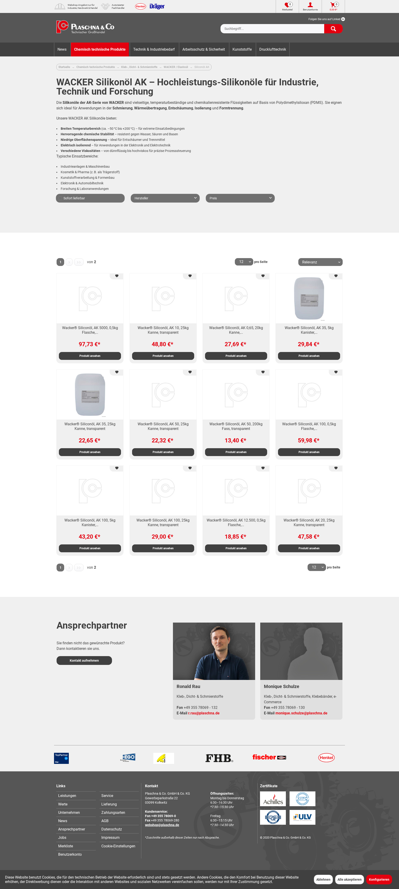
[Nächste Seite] (69, 262)
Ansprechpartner (71, 829)
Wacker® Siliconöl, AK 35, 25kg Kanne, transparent (89, 426)
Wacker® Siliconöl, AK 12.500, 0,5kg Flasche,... (236, 522)
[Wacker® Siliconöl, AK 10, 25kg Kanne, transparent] (163, 298)
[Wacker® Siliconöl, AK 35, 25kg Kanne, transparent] (90, 395)
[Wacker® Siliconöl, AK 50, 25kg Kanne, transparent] (163, 395)
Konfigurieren (379, 879)
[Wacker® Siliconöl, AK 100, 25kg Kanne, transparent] (163, 490)
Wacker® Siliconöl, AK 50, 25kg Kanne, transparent (163, 426)
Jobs (62, 837)
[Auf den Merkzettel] (116, 276)
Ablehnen (323, 879)
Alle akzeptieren (350, 879)
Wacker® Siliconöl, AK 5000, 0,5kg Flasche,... (90, 330)
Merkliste (65, 846)
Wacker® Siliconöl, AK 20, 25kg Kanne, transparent (309, 522)
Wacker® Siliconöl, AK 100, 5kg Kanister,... (89, 522)
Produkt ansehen (89, 356)
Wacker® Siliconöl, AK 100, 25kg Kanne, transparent (163, 522)
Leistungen (67, 795)
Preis (213, 198)
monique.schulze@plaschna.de (301, 713)
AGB (105, 821)
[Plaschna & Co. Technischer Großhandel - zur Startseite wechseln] (85, 27)
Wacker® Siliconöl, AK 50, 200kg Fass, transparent (236, 426)
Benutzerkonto (70, 854)
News (62, 821)
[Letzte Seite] (78, 262)
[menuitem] (282, 25)
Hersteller (141, 198)
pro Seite (261, 262)
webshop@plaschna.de (162, 825)
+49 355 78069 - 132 (201, 707)
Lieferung (109, 804)
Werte (62, 804)
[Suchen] (333, 28)
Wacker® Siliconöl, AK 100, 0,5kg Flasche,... (309, 426)
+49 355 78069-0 (163, 816)
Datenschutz (111, 829)
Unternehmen (69, 812)
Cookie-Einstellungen (118, 846)
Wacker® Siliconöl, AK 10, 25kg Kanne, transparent (163, 330)
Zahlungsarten (113, 812)
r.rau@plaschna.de (204, 713)
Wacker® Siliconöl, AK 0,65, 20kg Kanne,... (236, 330)
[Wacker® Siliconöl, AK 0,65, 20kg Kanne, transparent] (236, 298)
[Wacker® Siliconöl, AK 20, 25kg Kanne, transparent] (309, 490)
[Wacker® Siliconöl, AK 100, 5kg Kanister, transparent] (90, 490)
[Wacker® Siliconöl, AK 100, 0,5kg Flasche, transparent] (309, 395)
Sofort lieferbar (74, 198)
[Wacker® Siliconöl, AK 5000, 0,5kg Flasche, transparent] (90, 298)
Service (107, 795)
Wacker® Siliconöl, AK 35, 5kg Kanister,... (309, 330)
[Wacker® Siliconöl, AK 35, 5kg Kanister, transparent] (309, 298)
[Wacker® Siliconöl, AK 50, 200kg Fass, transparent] (236, 395)
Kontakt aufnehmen (84, 660)
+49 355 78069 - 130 (288, 707)
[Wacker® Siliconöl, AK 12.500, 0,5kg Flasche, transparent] (236, 490)
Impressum (110, 837)
